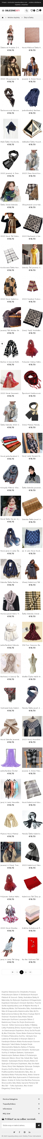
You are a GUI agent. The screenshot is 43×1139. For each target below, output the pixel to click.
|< (13, 972)
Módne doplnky (14, 17)
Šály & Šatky (28, 17)
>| (30, 972)
